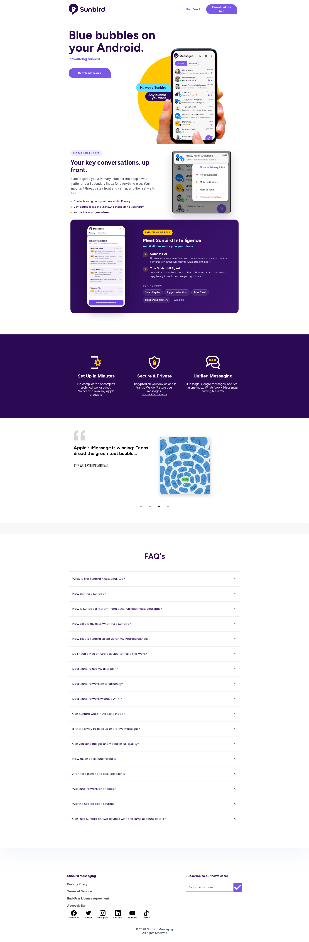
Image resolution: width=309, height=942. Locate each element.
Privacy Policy (77, 884)
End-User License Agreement (88, 898)
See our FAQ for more (154, 394)
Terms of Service (79, 891)
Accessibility (76, 905)
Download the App (221, 9)
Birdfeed (193, 9)
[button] (141, 506)
